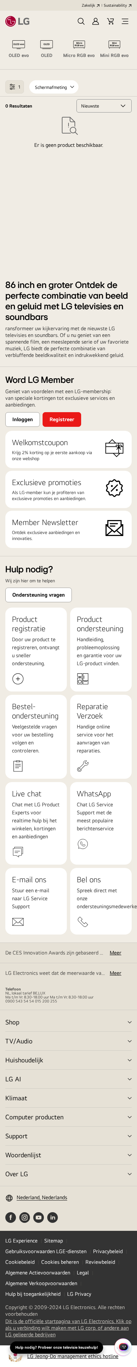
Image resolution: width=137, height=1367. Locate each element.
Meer (115, 953)
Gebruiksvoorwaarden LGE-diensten (45, 1251)
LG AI (13, 1079)
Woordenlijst (23, 1155)
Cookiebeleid (20, 1262)
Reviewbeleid (100, 1262)
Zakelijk (88, 5)
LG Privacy (79, 1294)
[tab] (18, 50)
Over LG (16, 1174)
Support (16, 1136)
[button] (81, 21)
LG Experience (21, 1240)
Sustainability (115, 5)
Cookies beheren (60, 1262)
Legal (83, 1272)
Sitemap (53, 1240)
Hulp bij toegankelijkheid (33, 1294)
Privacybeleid (108, 1251)
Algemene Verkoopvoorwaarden (41, 1283)
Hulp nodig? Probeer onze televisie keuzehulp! (56, 1347)
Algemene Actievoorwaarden (37, 1272)
